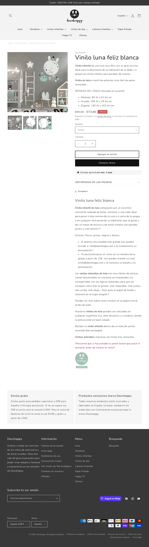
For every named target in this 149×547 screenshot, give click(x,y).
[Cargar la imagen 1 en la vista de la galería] (15, 122)
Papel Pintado (82, 471)
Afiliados (45, 476)
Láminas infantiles (84, 466)
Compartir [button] (83, 191)
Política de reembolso (76, 534)
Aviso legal (46, 450)
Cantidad (79, 137)
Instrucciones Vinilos (51, 461)
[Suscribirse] (56, 498)
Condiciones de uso (50, 456)
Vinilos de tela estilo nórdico (42, 43)
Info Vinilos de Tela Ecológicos (56, 466)
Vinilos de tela (21, 43)
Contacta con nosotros (52, 471)
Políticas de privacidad (52, 445)
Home (10, 43)
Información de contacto (120, 537)
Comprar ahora (107, 162)
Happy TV (80, 476)
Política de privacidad (96, 534)
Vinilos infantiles (83, 456)
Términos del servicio (116, 534)
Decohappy (41, 534)
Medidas (79, 124)
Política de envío (135, 534)
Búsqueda (114, 445)
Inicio (77, 445)
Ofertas (79, 481)
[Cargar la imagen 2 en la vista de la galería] (30, 122)
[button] (10, 15)
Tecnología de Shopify (55, 534)
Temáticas (80, 450)
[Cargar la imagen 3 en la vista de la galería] (45, 122)
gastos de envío (104, 116)
